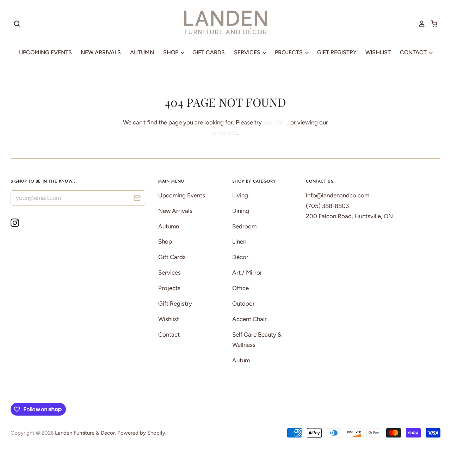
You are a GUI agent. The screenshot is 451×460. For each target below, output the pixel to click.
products (225, 132)
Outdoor (243, 303)
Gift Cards (208, 52)
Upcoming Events (45, 52)
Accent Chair (249, 319)
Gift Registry (337, 52)
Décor (240, 256)
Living (240, 195)
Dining (240, 210)
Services (248, 52)
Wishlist (378, 52)
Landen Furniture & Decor (85, 433)
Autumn (142, 52)
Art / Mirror (247, 272)
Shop (171, 52)
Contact (414, 52)
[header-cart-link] (431, 23)
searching (276, 122)
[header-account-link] (419, 23)
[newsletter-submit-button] (137, 199)
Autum (241, 360)
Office (240, 288)
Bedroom (244, 226)
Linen (239, 241)
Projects (289, 52)
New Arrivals (101, 52)
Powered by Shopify (141, 433)
